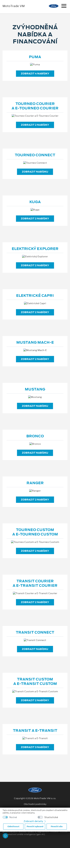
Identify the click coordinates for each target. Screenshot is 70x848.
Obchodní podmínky (35, 804)
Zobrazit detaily (34, 821)
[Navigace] (63, 6)
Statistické (51, 817)
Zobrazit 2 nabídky (35, 125)
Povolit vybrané (35, 826)
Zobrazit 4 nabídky (35, 73)
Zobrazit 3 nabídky (35, 747)
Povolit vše (57, 826)
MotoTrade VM (14, 6)
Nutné (13, 817)
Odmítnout (13, 826)
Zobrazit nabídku (35, 171)
